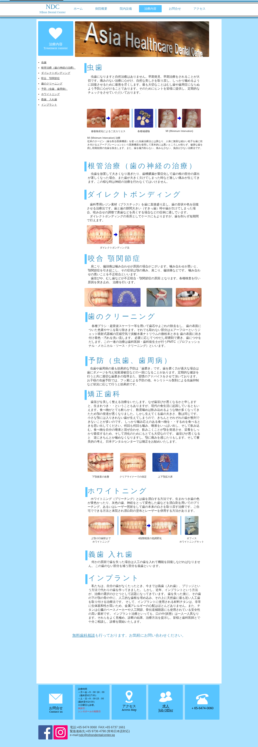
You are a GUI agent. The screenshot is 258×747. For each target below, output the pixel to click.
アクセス (129, 706)
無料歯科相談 (83, 635)
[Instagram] (60, 732)
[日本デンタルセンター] (45, 732)
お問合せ (56, 708)
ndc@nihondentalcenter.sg (97, 735)
